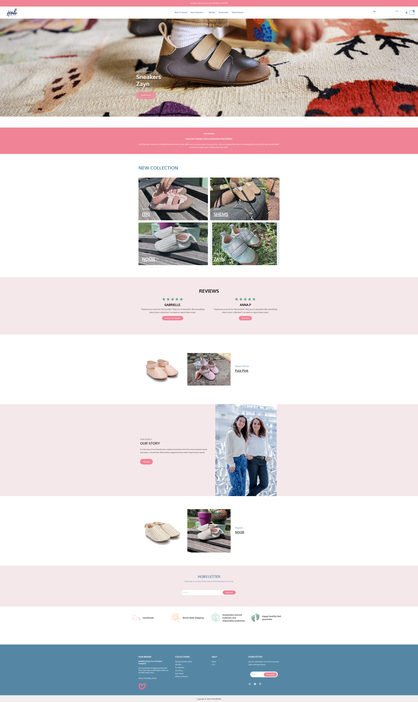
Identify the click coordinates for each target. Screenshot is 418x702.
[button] (204, 12)
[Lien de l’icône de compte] (406, 12)
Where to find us (181, 676)
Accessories (223, 12)
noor (148, 259)
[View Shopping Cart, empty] (412, 12)
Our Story (179, 670)
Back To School (181, 12)
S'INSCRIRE (270, 674)
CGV (213, 664)
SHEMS (221, 214)
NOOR (239, 532)
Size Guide (179, 673)
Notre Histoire (237, 12)
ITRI (146, 214)
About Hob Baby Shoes (147, 678)
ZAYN (219, 259)
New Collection (197, 12)
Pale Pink (241, 371)
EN (374, 11)
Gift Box (212, 12)
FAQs (214, 662)
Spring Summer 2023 (183, 662)
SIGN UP (229, 592)
